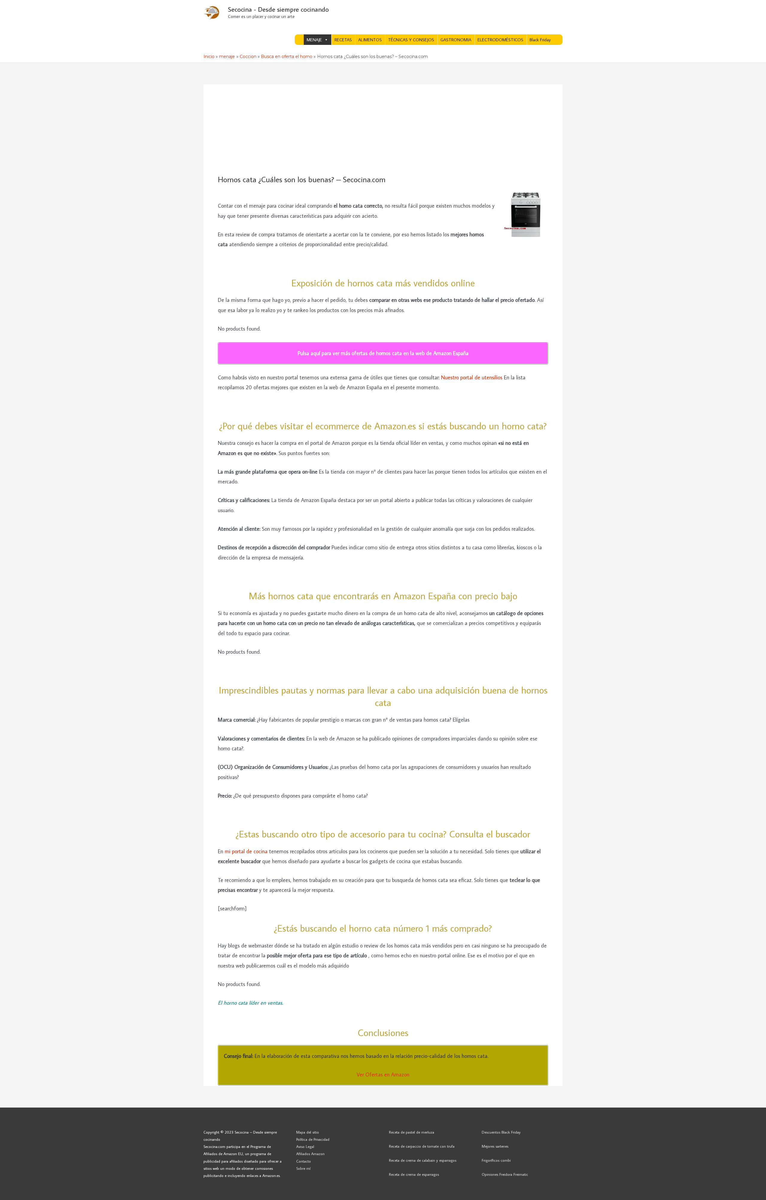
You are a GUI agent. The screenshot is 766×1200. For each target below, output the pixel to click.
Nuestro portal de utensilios (471, 377)
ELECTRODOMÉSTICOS (500, 39)
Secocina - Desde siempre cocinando (278, 9)
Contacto (303, 1161)
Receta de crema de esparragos (414, 1174)
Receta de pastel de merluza (411, 1132)
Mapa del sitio (307, 1132)
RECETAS (343, 39)
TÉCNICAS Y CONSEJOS (411, 39)
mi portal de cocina (246, 851)
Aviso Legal (305, 1146)
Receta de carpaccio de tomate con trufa (422, 1146)
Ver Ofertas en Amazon (383, 1074)
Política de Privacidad (312, 1139)
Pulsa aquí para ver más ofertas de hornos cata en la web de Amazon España (383, 353)
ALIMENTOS (370, 39)
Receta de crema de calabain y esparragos (422, 1160)
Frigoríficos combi (496, 1160)
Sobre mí (303, 1168)
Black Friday (540, 39)
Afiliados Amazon (310, 1153)
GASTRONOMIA (455, 39)
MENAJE (314, 39)
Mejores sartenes (495, 1146)
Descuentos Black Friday (501, 1132)
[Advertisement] (383, 130)
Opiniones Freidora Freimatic (505, 1174)
